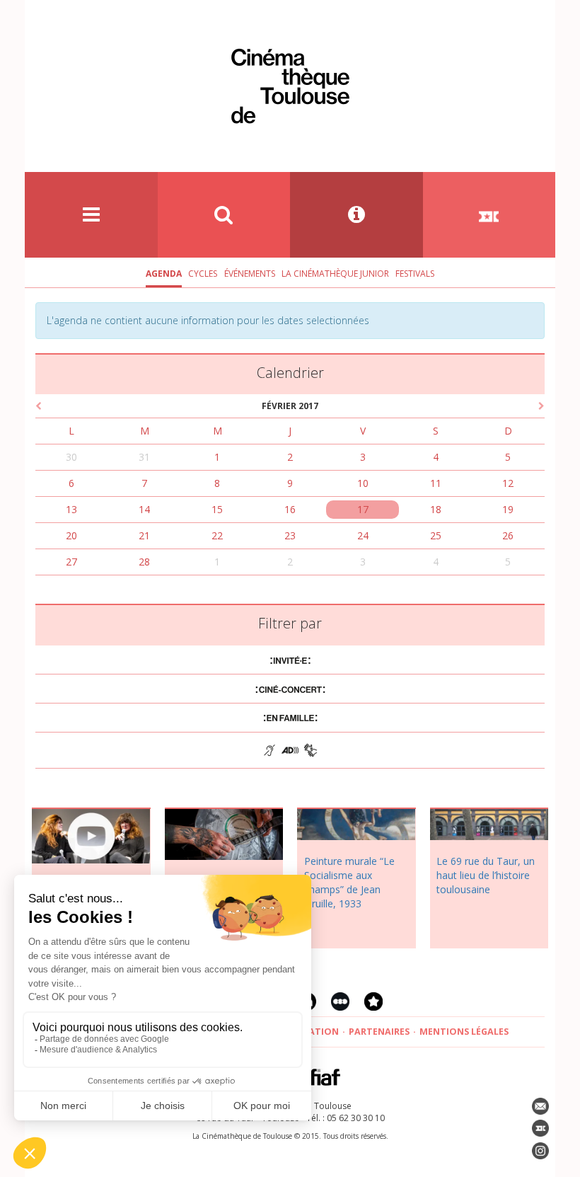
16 (290, 509)
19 (508, 509)
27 (71, 561)
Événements (249, 274)
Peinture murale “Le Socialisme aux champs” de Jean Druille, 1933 (349, 882)
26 (508, 535)
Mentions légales (464, 1032)
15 (217, 509)
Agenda (164, 274)
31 (144, 457)
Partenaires (379, 1032)
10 (363, 483)
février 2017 (290, 406)
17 (363, 509)
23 (290, 535)
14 (144, 509)
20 (71, 535)
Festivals (414, 274)
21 (144, 535)
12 (508, 483)
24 (363, 535)
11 (435, 483)
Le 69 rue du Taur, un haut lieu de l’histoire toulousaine (485, 875)
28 (144, 561)
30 (71, 457)
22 (217, 535)
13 (71, 509)
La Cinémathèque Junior (335, 274)
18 (435, 509)
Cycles (202, 274)
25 (435, 535)
